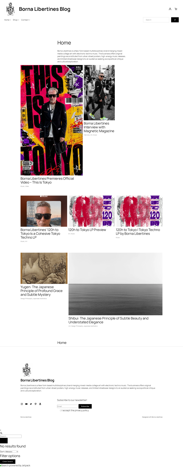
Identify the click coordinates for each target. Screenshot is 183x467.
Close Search (8, 461)
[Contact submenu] (29, 19)
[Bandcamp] (31, 404)
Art (91, 135)
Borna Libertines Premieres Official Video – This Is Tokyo (47, 180)
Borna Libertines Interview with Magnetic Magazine (99, 127)
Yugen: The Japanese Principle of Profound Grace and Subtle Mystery (42, 290)
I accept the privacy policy (75, 410)
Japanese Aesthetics (40, 298)
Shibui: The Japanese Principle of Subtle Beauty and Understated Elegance (108, 320)
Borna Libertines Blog (44, 8)
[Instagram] (22, 404)
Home (62, 342)
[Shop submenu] (18, 19)
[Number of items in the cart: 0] (176, 9)
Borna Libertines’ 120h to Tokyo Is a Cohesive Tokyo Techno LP (40, 233)
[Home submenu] (10, 19)
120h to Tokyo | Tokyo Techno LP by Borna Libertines (138, 231)
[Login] (170, 9)
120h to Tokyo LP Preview (87, 230)
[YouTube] (26, 404)
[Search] (175, 19)
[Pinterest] (35, 404)
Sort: (2, 451)
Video (27, 186)
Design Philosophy (26, 298)
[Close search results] (4, 440)
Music (23, 186)
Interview (87, 135)
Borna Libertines (157, 417)
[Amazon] (40, 404)
